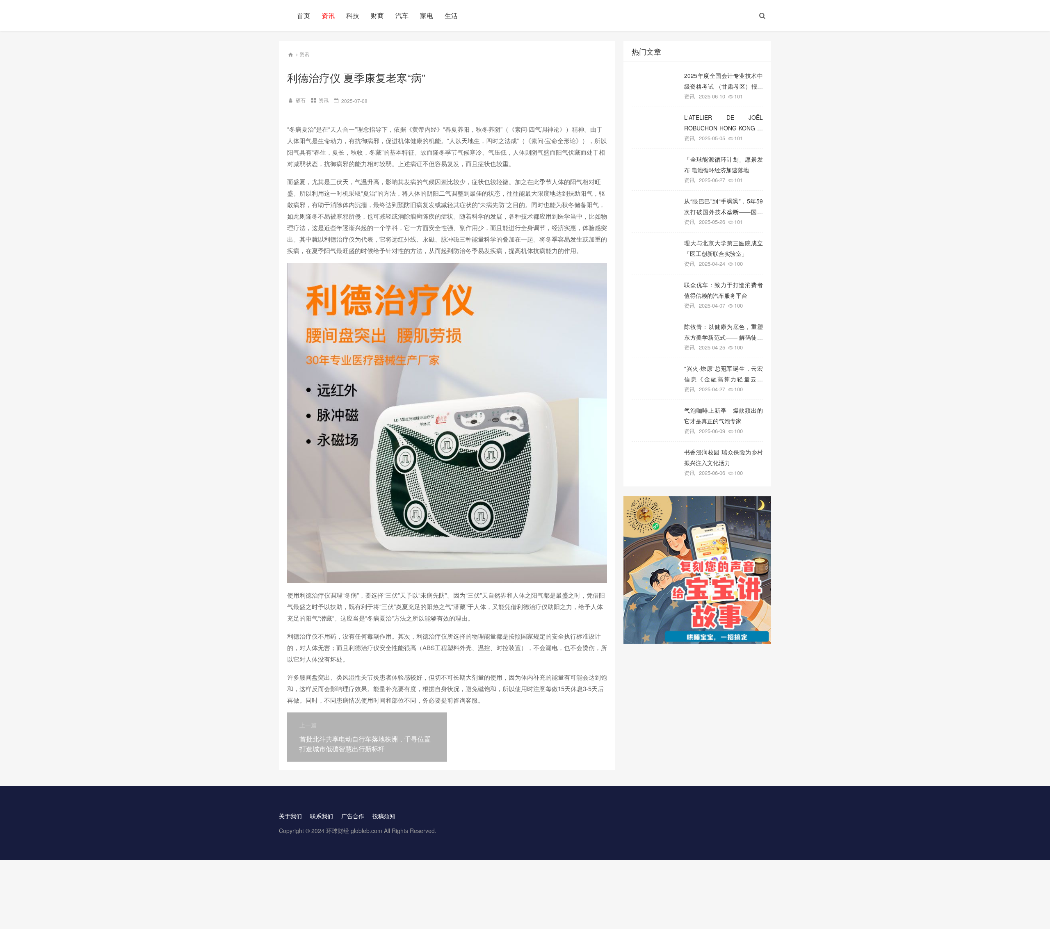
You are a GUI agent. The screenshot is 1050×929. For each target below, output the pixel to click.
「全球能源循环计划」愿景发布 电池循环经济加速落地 (723, 164)
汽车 (402, 15)
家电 (426, 15)
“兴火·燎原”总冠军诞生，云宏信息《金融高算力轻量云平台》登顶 (723, 373)
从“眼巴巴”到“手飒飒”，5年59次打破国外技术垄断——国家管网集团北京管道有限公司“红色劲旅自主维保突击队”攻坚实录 (723, 206)
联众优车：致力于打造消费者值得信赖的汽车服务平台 (723, 290)
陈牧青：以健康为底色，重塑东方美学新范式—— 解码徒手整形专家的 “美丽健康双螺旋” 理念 (723, 331)
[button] (762, 15)
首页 (303, 15)
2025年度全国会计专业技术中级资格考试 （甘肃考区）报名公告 (723, 80)
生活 (451, 15)
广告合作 (352, 816)
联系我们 (321, 816)
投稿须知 (383, 816)
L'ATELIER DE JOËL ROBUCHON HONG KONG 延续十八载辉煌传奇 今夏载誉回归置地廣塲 (723, 122)
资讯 (328, 15)
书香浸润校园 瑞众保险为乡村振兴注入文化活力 (723, 457)
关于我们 (290, 816)
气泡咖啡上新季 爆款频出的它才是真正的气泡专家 (723, 415)
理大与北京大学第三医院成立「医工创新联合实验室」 (723, 248)
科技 (352, 15)
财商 (377, 15)
